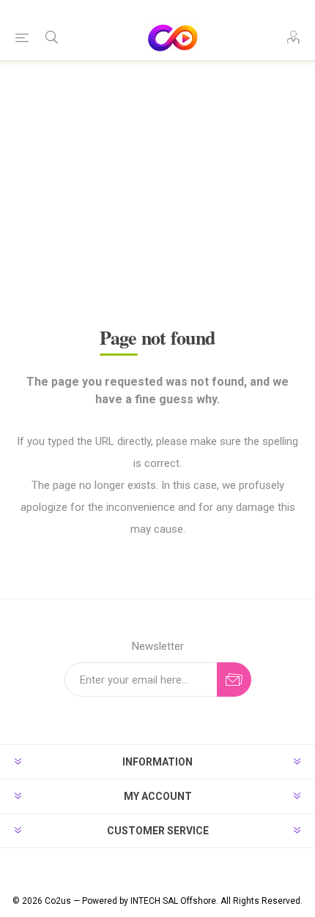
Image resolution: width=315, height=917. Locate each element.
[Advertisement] (157, 208)
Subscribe (234, 679)
